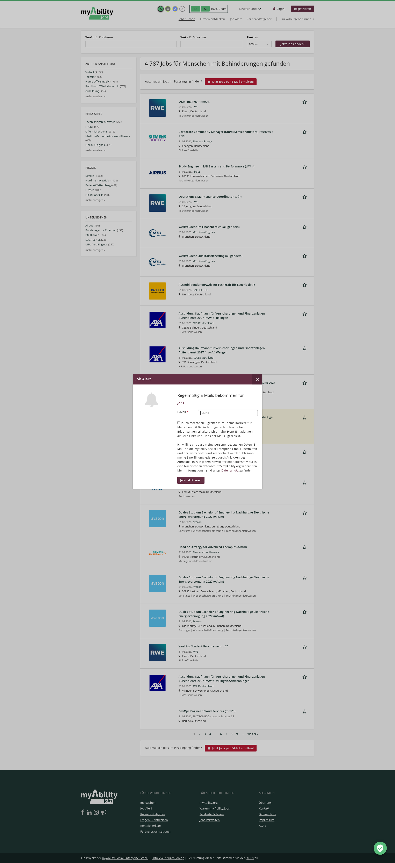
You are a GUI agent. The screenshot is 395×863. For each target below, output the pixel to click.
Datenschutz (230, 470)
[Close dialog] (257, 379)
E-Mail (182, 412)
